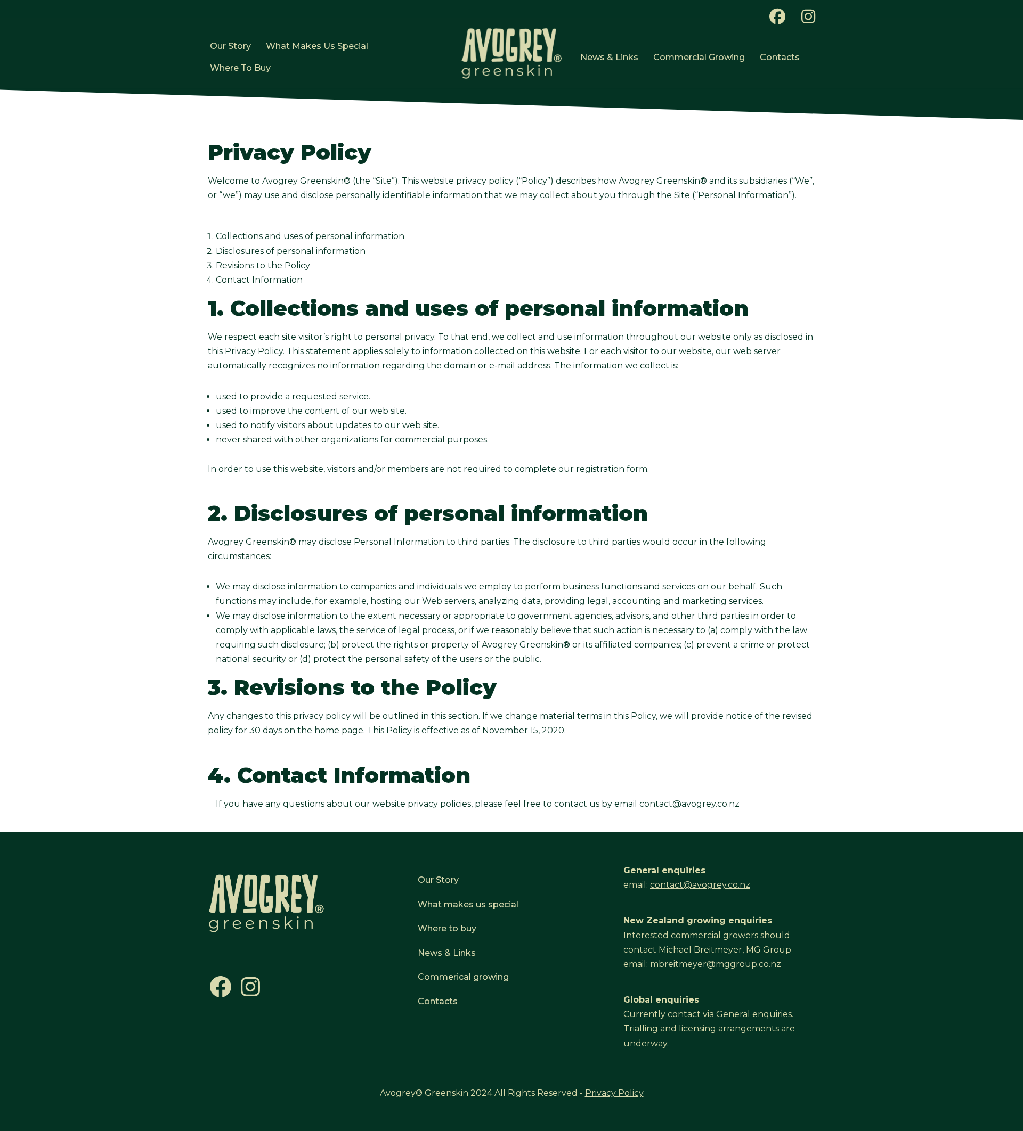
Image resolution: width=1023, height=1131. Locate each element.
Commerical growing (463, 977)
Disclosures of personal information (291, 251)
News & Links (609, 57)
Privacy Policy (614, 1093)
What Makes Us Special (317, 46)
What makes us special (468, 904)
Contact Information (259, 280)
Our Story (230, 46)
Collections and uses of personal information (310, 236)
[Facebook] (220, 996)
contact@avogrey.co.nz (689, 804)
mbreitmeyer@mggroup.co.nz (715, 964)
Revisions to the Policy (263, 265)
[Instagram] (250, 996)
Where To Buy (240, 68)
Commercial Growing (699, 57)
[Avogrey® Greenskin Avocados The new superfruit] (511, 53)
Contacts (780, 57)
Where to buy (447, 928)
